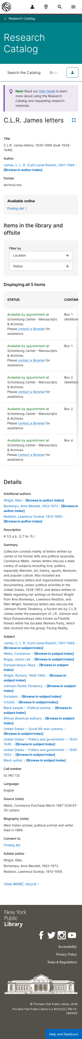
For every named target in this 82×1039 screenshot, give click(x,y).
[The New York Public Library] (6, 6)
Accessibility (67, 946)
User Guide (47, 91)
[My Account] (32, 7)
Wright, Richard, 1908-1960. (25, 675)
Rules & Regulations (62, 962)
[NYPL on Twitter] (51, 936)
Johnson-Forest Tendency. (23, 686)
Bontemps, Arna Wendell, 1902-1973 (31, 506)
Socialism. (11, 696)
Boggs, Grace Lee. (17, 659)
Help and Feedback (63, 1034)
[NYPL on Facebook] (41, 936)
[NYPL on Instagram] (62, 936)
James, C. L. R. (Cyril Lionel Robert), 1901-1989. (39, 643)
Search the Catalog (24, 72)
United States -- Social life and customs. (34, 729)
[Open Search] (60, 7)
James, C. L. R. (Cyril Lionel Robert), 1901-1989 (39, 165)
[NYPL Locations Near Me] (46, 7)
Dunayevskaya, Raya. (20, 665)
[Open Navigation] (73, 7)
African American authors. (23, 718)
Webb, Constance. (17, 653)
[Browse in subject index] (24, 648)
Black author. (13, 760)
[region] (41, 378)
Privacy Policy (66, 954)
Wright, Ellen (13, 500)
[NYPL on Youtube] (72, 936)
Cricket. (9, 702)
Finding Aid (12, 845)
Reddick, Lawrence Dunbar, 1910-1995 (33, 516)
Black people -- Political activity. (28, 708)
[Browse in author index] (23, 170)
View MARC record (20, 884)
